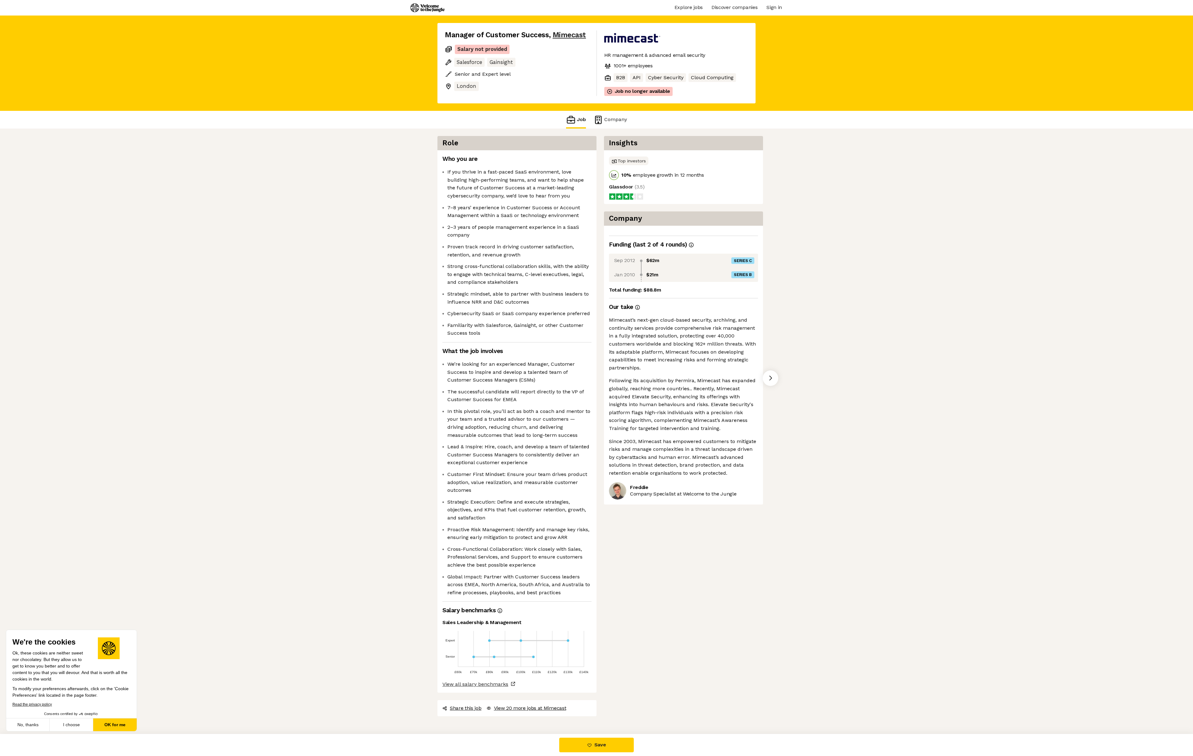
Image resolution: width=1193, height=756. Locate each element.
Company (615, 119)
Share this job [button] (466, 708)
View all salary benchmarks (475, 684)
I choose (71, 724)
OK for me (115, 724)
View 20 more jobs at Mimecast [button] (530, 708)
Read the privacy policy (32, 704)
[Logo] (427, 7)
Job (581, 119)
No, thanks (28, 724)
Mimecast (569, 35)
